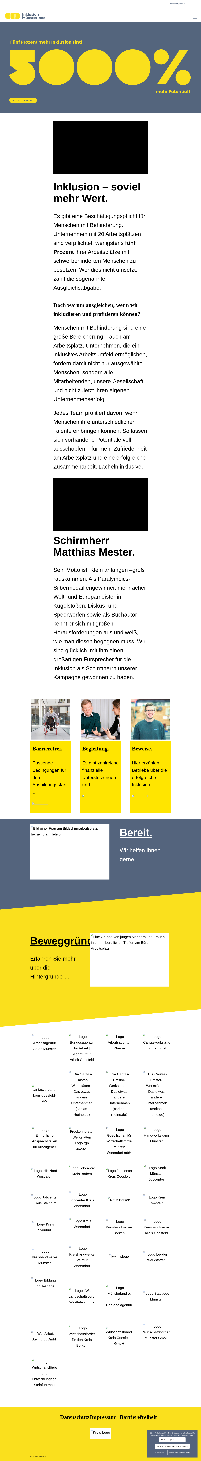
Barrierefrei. (47, 748)
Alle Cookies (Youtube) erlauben (172, 1440)
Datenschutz (75, 1417)
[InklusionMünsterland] (25, 16)
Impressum (103, 1417)
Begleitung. (95, 748)
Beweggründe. (66, 941)
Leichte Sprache (177, 4)
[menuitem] (177, 7)
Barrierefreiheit (138, 1417)
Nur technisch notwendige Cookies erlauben (172, 1446)
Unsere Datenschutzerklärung (179, 1452)
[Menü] (194, 16)
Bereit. (136, 832)
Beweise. (142, 748)
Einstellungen (159, 1452)
